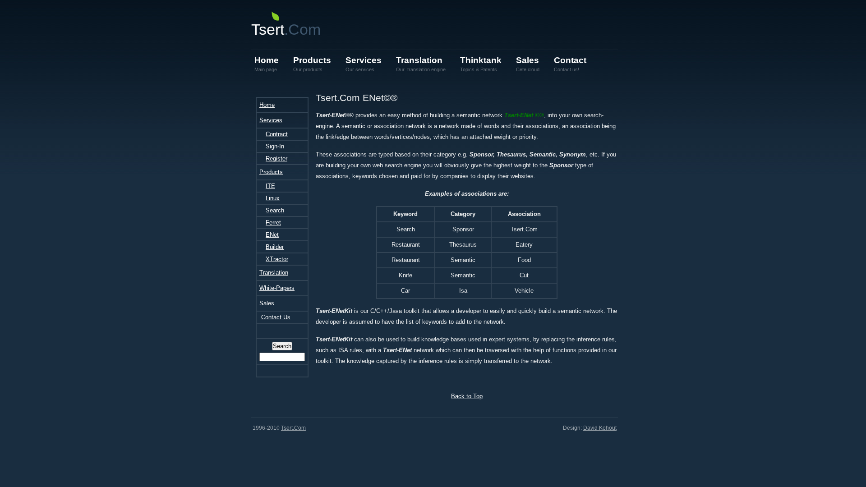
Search (275, 210)
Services (363, 63)
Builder (275, 247)
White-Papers (277, 288)
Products (312, 63)
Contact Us (275, 317)
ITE (270, 186)
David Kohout (600, 428)
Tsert (286, 29)
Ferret (273, 222)
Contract (277, 134)
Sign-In (275, 146)
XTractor (277, 259)
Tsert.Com (293, 428)
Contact (570, 63)
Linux (273, 198)
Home (266, 63)
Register (276, 158)
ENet (272, 234)
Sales (527, 63)
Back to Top (467, 396)
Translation (421, 63)
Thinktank (481, 63)
